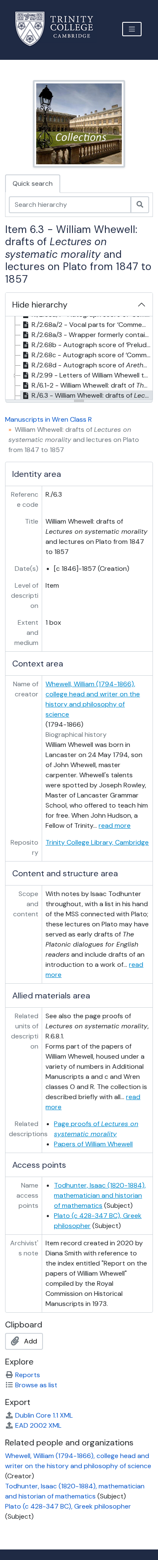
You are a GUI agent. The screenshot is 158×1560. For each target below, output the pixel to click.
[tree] (79, 358)
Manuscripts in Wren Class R (48, 419)
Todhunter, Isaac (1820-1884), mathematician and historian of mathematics (100, 1195)
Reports (27, 1374)
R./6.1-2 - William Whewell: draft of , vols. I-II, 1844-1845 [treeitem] (92, 385)
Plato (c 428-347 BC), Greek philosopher (68, 1506)
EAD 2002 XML (38, 1425)
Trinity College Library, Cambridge (97, 842)
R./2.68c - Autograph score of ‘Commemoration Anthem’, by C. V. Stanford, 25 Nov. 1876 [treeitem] (92, 355)
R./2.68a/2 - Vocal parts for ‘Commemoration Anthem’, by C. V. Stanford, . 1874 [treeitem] (92, 324)
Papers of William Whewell (93, 1144)
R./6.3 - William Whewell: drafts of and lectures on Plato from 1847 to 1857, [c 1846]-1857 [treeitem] (92, 395)
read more (115, 825)
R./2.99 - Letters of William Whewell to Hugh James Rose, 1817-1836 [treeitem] (92, 375)
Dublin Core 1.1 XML (44, 1415)
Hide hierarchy (39, 304)
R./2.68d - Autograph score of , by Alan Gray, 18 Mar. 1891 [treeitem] (92, 365)
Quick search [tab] (33, 183)
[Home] (59, 29)
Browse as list (36, 1385)
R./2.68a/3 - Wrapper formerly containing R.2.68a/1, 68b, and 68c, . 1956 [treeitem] (92, 334)
